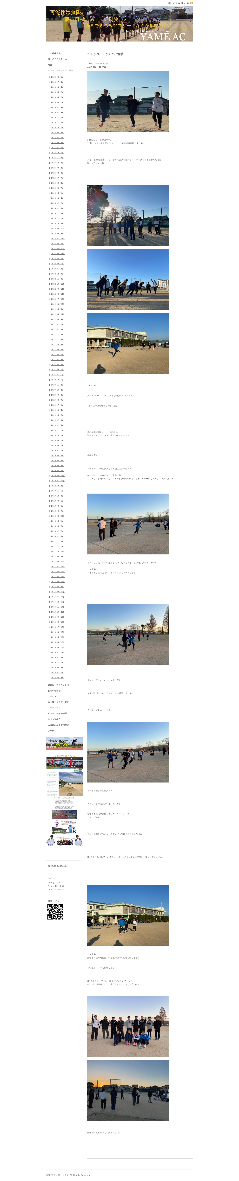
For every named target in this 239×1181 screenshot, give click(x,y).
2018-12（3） (57, 486)
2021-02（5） (57, 370)
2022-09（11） (58, 289)
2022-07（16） (58, 299)
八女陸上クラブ (61, 1175)
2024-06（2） (57, 183)
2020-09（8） (57, 395)
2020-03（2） (57, 415)
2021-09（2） (57, 349)
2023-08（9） (57, 233)
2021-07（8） (57, 360)
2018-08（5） (57, 506)
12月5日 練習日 (96, 66)
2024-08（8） (57, 173)
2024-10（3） (57, 163)
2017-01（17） (58, 597)
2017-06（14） (58, 572)
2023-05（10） (58, 249)
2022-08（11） (58, 294)
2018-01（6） (57, 536)
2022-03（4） (57, 319)
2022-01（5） (57, 329)
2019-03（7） (57, 471)
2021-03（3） (57, 365)
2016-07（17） (58, 627)
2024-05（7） (57, 188)
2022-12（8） (57, 274)
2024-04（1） (57, 193)
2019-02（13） (58, 476)
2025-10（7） (57, 127)
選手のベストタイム (57, 59)
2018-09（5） (57, 501)
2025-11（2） (57, 122)
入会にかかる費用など (58, 725)
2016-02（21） (58, 652)
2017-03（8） (57, 587)
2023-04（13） (58, 254)
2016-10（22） (58, 612)
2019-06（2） (57, 455)
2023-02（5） (57, 264)
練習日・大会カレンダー (59, 685)
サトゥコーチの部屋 (57, 713)
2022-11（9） (57, 279)
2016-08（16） (58, 622)
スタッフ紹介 (54, 719)
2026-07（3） (57, 82)
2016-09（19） (58, 617)
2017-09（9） (57, 556)
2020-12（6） (57, 380)
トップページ (54, 708)
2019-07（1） (57, 450)
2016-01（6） (57, 657)
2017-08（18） (58, 561)
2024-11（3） (57, 158)
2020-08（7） (57, 400)
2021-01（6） (57, 375)
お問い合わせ (54, 691)
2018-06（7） (57, 511)
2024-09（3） (57, 168)
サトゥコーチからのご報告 (60, 70)
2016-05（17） (58, 637)
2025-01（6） (57, 148)
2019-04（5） (57, 466)
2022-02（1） (57, 324)
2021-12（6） (57, 334)
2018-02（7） (57, 531)
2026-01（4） (57, 112)
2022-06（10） (58, 304)
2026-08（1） (57, 77)
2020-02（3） (57, 420)
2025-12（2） (57, 117)
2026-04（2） (57, 97)
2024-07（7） (57, 178)
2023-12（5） (57, 213)
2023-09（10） (58, 228)
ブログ (51, 730)
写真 (50, 65)
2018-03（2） (57, 526)
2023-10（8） (57, 223)
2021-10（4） (57, 344)
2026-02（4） (57, 107)
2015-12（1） (57, 662)
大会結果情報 (54, 53)
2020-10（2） (57, 390)
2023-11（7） (57, 218)
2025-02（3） (57, 143)
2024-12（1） (57, 153)
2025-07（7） (57, 138)
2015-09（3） (57, 667)
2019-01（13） (58, 481)
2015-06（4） (57, 677)
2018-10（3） (57, 496)
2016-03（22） (58, 647)
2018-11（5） (57, 491)
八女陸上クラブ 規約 (58, 702)
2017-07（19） (58, 566)
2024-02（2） (57, 203)
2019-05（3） (57, 460)
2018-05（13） (58, 516)
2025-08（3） (57, 132)
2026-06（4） (57, 87)
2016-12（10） (58, 602)
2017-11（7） (57, 546)
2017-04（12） (58, 582)
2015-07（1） (57, 672)
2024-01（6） (57, 208)
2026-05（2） (57, 92)
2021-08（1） (57, 355)
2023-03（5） (57, 259)
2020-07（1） (57, 405)
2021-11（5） (57, 339)
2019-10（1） (57, 435)
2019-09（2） (57, 440)
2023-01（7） (57, 269)
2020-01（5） (57, 425)
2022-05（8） (57, 309)
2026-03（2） (57, 102)
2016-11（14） (58, 607)
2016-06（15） (58, 632)
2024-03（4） (57, 198)
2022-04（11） (58, 314)
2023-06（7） (57, 244)
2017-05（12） (58, 577)
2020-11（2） (57, 385)
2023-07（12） (58, 238)
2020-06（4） (57, 410)
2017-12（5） (57, 541)
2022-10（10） (58, 284)
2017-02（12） (58, 592)
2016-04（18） (58, 642)
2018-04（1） (57, 521)
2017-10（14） (58, 551)
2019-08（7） (57, 445)
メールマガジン (55, 696)
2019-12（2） (57, 430)
